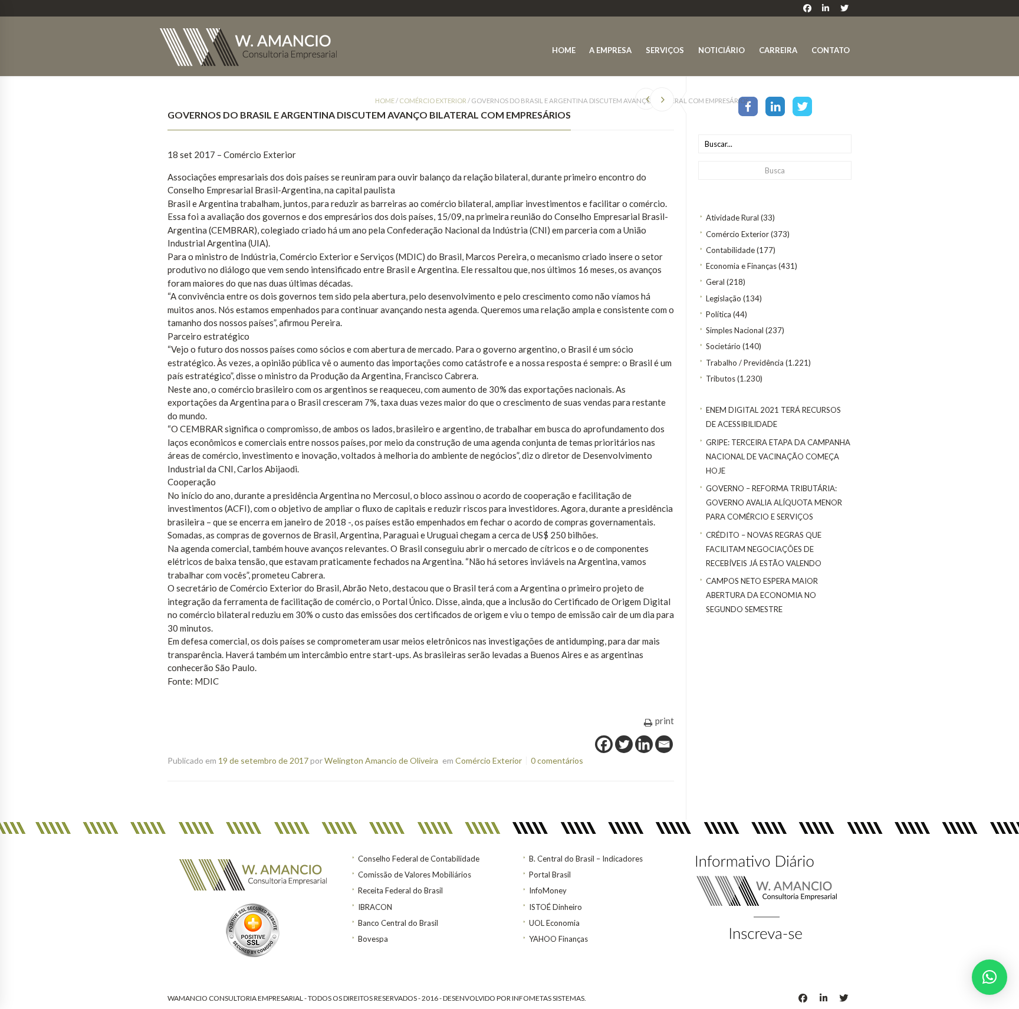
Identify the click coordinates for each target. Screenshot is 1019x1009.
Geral (715, 282)
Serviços (665, 50)
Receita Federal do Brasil (400, 890)
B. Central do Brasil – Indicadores (586, 858)
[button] (989, 977)
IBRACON (375, 907)
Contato (830, 50)
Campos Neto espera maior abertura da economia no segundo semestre (762, 595)
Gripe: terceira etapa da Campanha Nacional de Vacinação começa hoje (778, 456)
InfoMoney (548, 890)
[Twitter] (802, 105)
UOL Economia (554, 923)
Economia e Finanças (741, 266)
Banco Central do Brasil (398, 923)
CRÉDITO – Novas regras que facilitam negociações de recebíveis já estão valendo (763, 549)
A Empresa (610, 50)
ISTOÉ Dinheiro (555, 907)
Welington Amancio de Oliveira (381, 760)
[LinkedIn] (775, 105)
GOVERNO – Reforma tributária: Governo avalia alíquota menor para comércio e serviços (774, 502)
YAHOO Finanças (558, 939)
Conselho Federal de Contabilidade (418, 858)
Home (564, 50)
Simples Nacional (735, 330)
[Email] (664, 744)
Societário (723, 346)
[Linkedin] (644, 744)
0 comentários (557, 760)
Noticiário (721, 50)
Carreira (778, 50)
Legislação (723, 298)
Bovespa (373, 939)
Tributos (720, 378)
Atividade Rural (732, 217)
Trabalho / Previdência (745, 362)
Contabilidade (730, 250)
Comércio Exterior (737, 234)
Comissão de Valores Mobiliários (414, 874)
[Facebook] (748, 105)
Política (718, 314)
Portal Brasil (550, 874)
